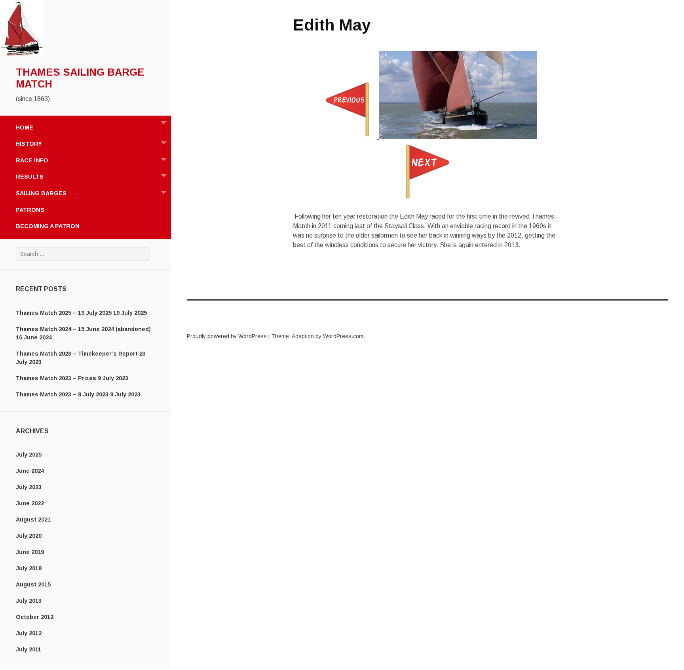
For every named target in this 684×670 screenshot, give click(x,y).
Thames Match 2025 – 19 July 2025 (64, 313)
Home (24, 127)
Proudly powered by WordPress (227, 336)
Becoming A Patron (48, 226)
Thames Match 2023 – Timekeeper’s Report (77, 353)
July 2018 (29, 568)
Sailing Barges (41, 193)
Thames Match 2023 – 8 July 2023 (62, 394)
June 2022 (30, 503)
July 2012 (29, 633)
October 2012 (34, 617)
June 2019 (30, 552)
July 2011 (28, 649)
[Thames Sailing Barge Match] (22, 54)
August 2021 (33, 519)
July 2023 (29, 487)
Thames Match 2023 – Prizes (56, 378)
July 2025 (29, 454)
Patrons (30, 210)
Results (30, 176)
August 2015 (33, 584)
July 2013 (29, 601)
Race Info (32, 160)
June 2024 (30, 471)
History (29, 144)
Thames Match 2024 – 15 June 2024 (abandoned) (83, 329)
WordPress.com (343, 336)
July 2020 (29, 536)
